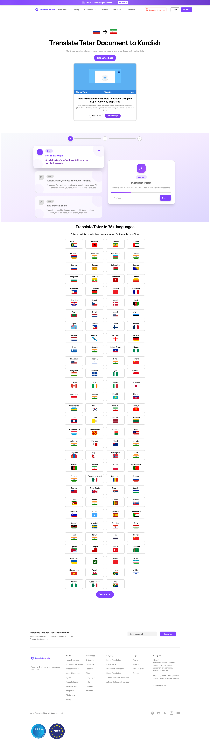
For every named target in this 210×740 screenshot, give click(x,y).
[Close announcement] (207, 2)
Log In (175, 10)
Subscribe (168, 634)
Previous (117, 198)
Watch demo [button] (96, 116)
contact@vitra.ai (159, 685)
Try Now (122, 3)
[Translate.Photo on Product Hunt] (155, 9)
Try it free (186, 10)
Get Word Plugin (112, 116)
